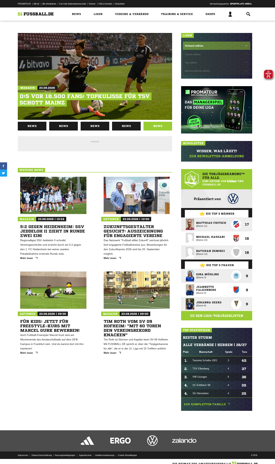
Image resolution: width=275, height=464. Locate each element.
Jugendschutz (85, 455)
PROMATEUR (24, 4)
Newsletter (120, 4)
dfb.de (36, 4)
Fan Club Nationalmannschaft (72, 4)
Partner (92, 4)
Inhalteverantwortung (104, 455)
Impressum (23, 455)
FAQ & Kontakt (105, 4)
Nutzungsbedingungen (65, 455)
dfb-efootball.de (49, 4)
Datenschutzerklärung (42, 455)
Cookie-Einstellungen (127, 455)
